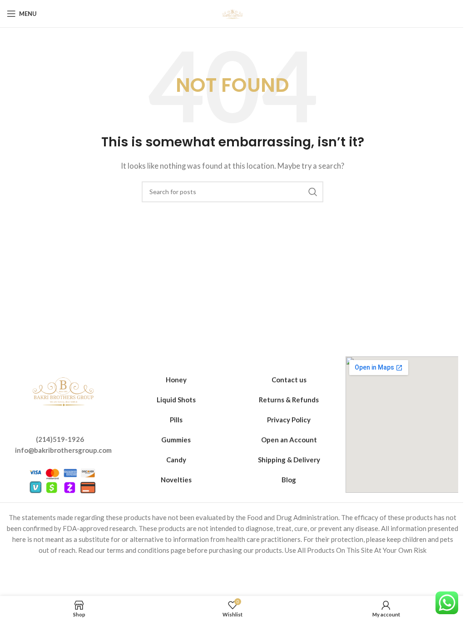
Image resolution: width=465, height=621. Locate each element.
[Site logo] (232, 13)
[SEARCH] (312, 191)
